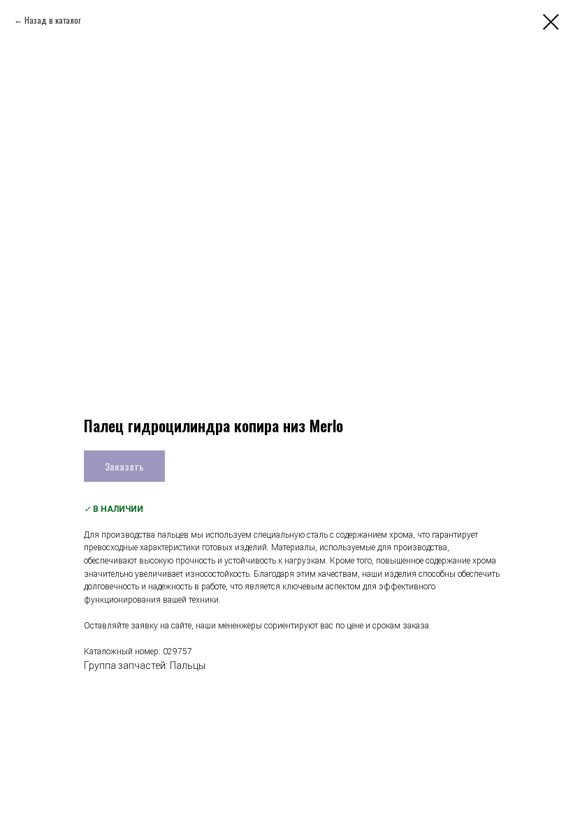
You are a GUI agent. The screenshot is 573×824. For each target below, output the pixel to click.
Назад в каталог (52, 20)
